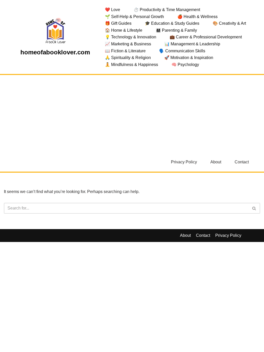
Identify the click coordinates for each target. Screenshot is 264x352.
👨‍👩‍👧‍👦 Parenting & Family (176, 30)
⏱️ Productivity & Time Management (167, 9)
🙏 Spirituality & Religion (128, 57)
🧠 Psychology (185, 64)
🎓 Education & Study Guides (172, 23)
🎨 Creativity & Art (229, 23)
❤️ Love (112, 9)
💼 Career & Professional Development (206, 37)
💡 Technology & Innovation (130, 37)
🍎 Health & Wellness (197, 16)
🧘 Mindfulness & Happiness (131, 64)
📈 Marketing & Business (128, 44)
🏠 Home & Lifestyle (123, 30)
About (215, 162)
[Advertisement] (132, 114)
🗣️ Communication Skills (182, 51)
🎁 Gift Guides (118, 23)
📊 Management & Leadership (192, 44)
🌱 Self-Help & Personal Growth (134, 16)
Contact (242, 162)
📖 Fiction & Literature (125, 51)
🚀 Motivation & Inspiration (188, 57)
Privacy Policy (184, 162)
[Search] (254, 208)
